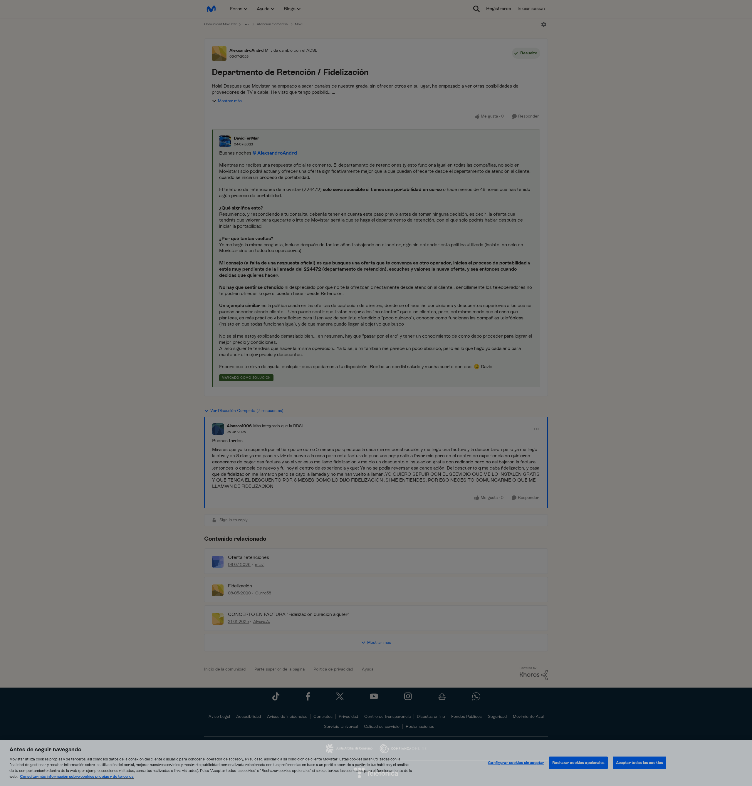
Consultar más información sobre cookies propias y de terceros (77, 776)
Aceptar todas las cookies (639, 762)
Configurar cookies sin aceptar (516, 762)
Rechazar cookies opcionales (578, 762)
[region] (376, 763)
